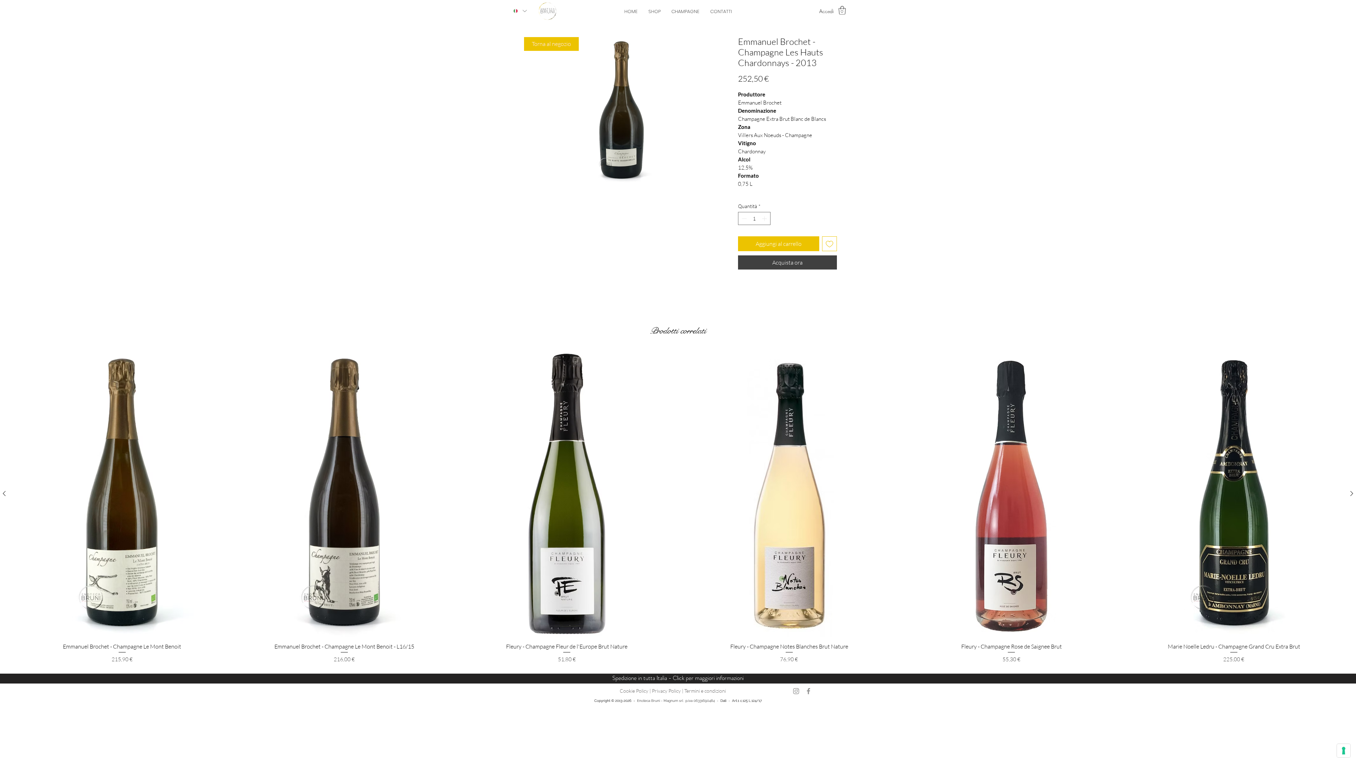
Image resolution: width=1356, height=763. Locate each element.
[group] (678, 507)
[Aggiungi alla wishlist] (829, 243)
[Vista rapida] (122, 493)
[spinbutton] (754, 218)
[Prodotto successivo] (1352, 493)
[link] (842, 10)
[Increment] (765, 218)
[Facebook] (808, 691)
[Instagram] (796, 691)
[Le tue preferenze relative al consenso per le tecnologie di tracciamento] (1343, 750)
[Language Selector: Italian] (520, 11)
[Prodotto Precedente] (4, 493)
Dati (723, 701)
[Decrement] (743, 218)
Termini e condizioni (705, 691)
